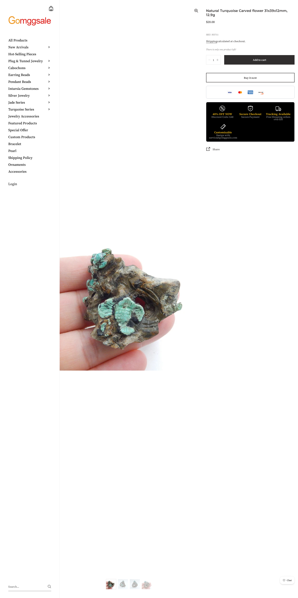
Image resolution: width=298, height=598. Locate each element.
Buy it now (250, 78)
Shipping (211, 41)
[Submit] (49, 586)
